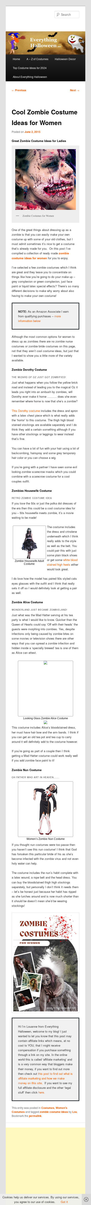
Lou (74, 1112)
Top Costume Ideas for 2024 (30, 68)
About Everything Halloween (30, 77)
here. (41, 1092)
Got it (64, 1202)
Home (16, 59)
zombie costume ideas (54, 1112)
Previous (19, 90)
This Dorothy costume (26, 411)
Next (74, 90)
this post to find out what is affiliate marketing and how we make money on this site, (45, 1078)
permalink (35, 1116)
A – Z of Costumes (37, 59)
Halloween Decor (65, 59)
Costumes (47, 1108)
